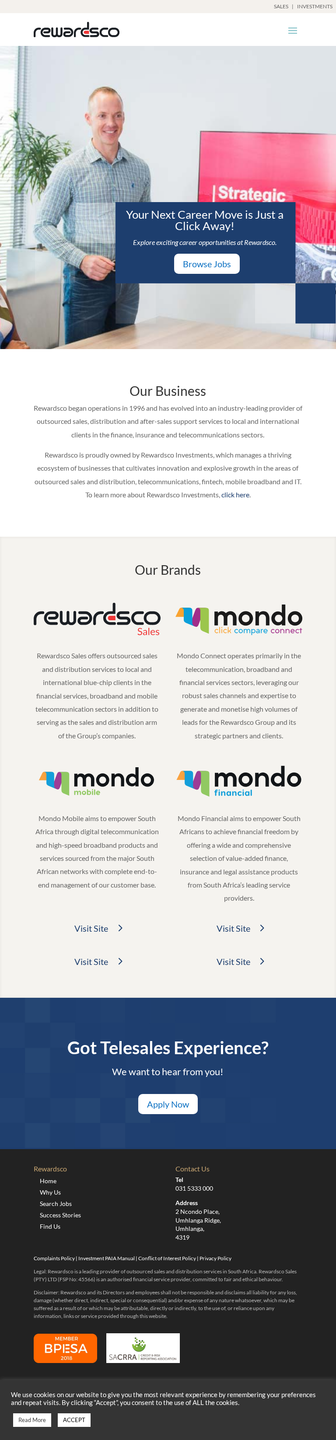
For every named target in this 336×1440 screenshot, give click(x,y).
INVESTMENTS (314, 6)
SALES (281, 6)
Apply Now (168, 1104)
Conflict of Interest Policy (167, 1258)
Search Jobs (56, 1203)
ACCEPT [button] (74, 1419)
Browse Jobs (207, 264)
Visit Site (91, 928)
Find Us (50, 1226)
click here (235, 494)
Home (48, 1181)
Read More (32, 1419)
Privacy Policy (215, 1258)
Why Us (50, 1192)
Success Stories (60, 1215)
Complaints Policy (54, 1258)
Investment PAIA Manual (106, 1258)
